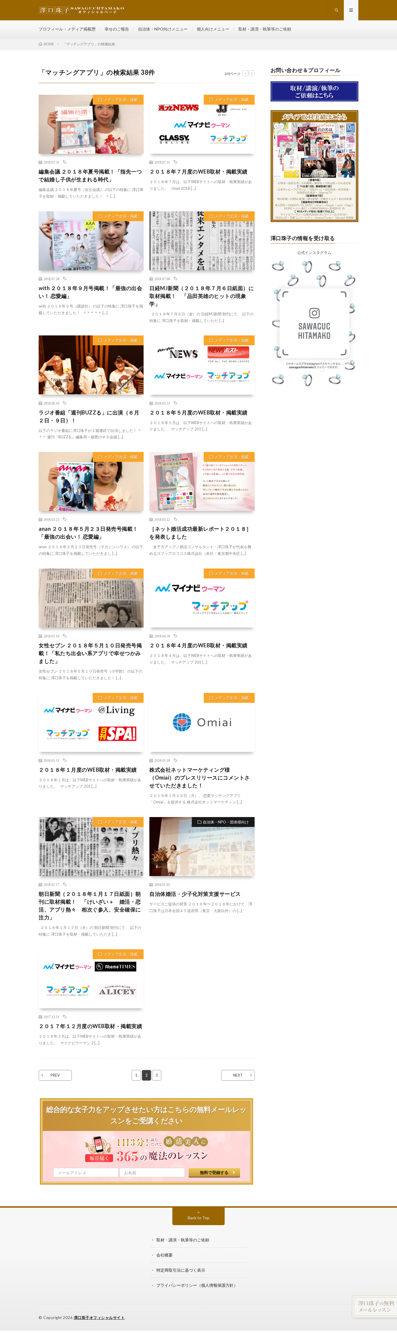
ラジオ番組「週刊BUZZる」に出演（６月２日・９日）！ (89, 416)
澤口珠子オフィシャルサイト (99, 1317)
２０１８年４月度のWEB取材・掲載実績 (198, 645)
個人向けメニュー (213, 28)
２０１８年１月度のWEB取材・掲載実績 (88, 769)
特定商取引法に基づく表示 (180, 1270)
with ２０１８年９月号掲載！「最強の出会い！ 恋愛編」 (90, 292)
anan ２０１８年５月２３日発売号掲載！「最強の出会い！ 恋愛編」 (88, 533)
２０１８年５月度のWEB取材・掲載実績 (198, 412)
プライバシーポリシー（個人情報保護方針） (197, 1285)
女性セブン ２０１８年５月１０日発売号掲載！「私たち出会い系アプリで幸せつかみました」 (90, 653)
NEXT (238, 1075)
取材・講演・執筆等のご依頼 (264, 28)
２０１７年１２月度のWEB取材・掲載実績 (90, 1026)
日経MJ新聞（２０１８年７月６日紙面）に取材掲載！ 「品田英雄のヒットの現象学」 (201, 296)
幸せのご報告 (117, 28)
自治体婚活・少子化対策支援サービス (195, 894)
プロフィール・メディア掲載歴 (67, 28)
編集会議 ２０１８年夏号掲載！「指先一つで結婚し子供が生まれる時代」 (90, 175)
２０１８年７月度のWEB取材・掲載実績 (198, 171)
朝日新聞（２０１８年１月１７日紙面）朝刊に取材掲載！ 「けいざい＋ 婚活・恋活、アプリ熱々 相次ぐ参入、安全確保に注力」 (90, 906)
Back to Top (199, 1217)
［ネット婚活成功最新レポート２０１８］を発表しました (200, 533)
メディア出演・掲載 (121, 99)
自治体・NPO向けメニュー (163, 28)
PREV (55, 1075)
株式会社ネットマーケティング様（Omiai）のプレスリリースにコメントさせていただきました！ (199, 777)
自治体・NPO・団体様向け (226, 822)
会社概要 (164, 1254)
